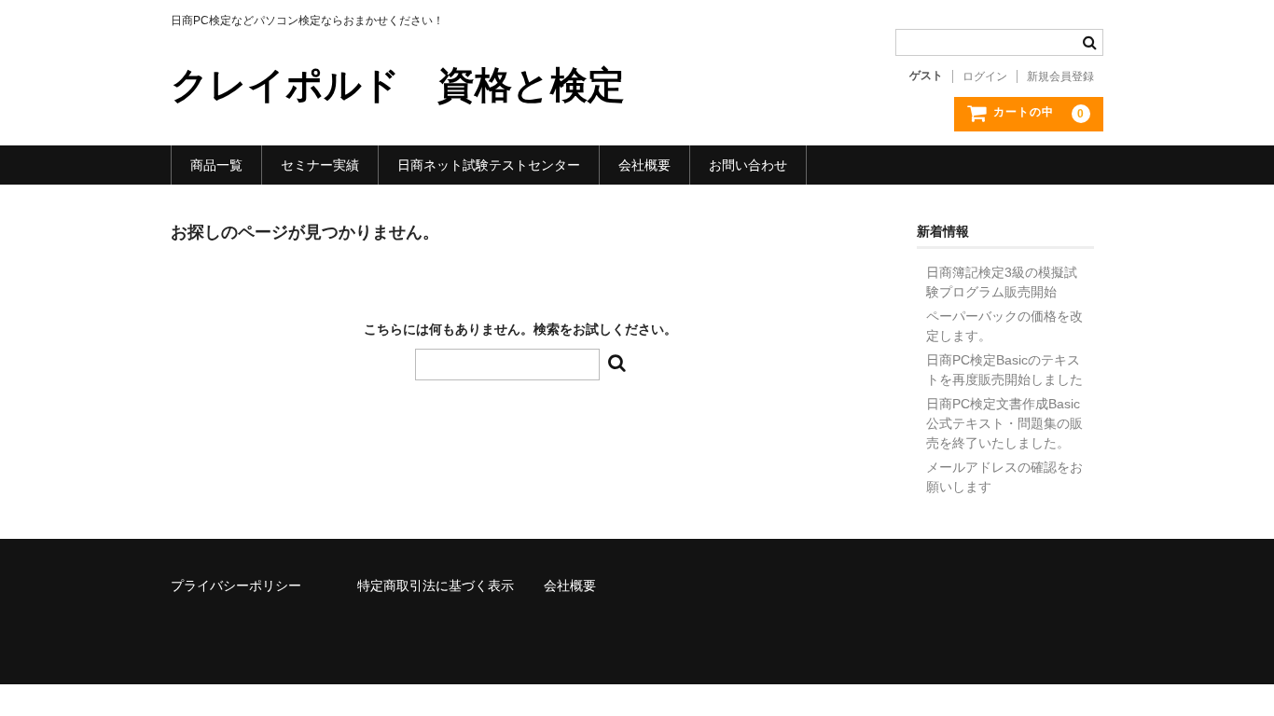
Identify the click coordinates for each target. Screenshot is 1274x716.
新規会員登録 (1060, 76)
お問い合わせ (748, 165)
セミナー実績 (320, 165)
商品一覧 (216, 165)
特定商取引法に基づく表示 (435, 585)
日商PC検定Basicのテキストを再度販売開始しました (1004, 369)
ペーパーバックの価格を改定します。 (1004, 326)
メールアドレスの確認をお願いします (1004, 477)
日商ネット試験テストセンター (488, 165)
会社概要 (644, 165)
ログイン (984, 76)
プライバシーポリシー (236, 585)
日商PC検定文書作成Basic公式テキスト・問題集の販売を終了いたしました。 (1004, 423)
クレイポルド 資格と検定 (398, 84)
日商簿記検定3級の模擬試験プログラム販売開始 (1001, 282)
